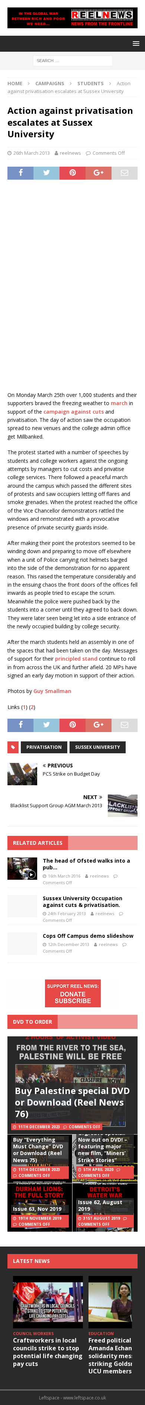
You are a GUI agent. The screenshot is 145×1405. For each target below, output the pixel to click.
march (119, 403)
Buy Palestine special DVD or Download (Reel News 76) (72, 1102)
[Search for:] (73, 60)
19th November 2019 (39, 1218)
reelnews (70, 153)
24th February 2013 (67, 913)
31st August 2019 (101, 1218)
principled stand (75, 658)
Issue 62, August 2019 (100, 1205)
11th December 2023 (39, 1126)
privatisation (44, 747)
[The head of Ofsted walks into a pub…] (22, 868)
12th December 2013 (68, 944)
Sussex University (97, 747)
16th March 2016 (64, 876)
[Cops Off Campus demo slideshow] (22, 944)
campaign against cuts (74, 411)
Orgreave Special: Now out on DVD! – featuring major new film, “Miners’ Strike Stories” (102, 1146)
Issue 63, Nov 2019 (37, 1208)
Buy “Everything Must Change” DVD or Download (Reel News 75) (38, 1150)
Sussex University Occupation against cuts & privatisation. (82, 901)
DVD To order (32, 1021)
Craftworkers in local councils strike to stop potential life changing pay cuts (48, 1351)
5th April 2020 (98, 1169)
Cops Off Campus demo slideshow (88, 935)
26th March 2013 (31, 153)
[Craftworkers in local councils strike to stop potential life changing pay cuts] (48, 1302)
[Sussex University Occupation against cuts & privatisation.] (22, 906)
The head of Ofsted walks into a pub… (86, 864)
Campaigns (49, 83)
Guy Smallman (52, 691)
